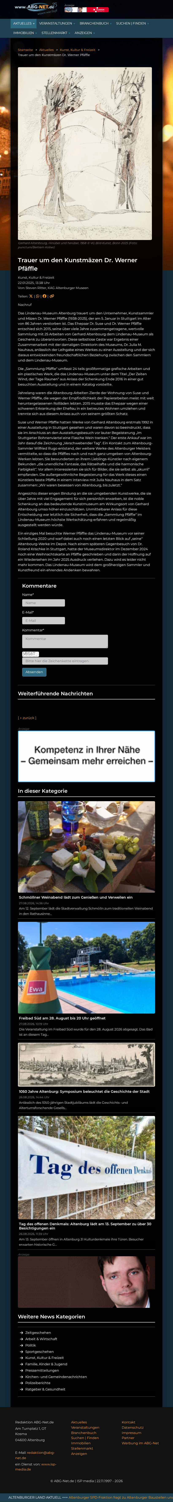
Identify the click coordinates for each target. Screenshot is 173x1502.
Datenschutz (133, 1428)
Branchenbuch (83, 1433)
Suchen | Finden (85, 1438)
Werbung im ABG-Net (140, 1443)
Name (28, 595)
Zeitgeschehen (38, 1333)
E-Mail (28, 612)
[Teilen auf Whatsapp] (38, 296)
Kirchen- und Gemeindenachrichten (56, 1377)
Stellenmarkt (82, 1448)
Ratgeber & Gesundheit (45, 1389)
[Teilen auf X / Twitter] (31, 296)
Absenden (34, 672)
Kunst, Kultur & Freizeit (77, 50)
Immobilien (81, 1443)
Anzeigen (79, 1454)
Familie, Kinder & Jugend (46, 1364)
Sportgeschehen (39, 1352)
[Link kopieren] (52, 296)
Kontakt (128, 1422)
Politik (30, 1345)
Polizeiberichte (37, 1383)
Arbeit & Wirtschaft (41, 1339)
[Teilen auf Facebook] (44, 296)
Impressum (131, 1433)
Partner (128, 1438)
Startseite (25, 50)
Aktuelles (46, 50)
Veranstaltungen (85, 1428)
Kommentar (33, 630)
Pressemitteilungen (42, 1370)
